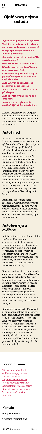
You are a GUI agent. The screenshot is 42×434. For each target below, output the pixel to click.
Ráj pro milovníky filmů (14, 370)
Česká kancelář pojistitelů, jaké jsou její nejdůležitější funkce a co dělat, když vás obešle (19, 76)
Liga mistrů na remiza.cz (14, 379)
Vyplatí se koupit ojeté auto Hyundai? (20, 40)
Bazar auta (21, 5)
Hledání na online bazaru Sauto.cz (19, 63)
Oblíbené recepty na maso (15, 373)
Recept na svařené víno (13, 392)
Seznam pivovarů (11, 376)
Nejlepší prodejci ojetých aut (16, 389)
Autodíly (6, 395)
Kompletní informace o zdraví (17, 386)
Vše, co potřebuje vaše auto (15, 383)
